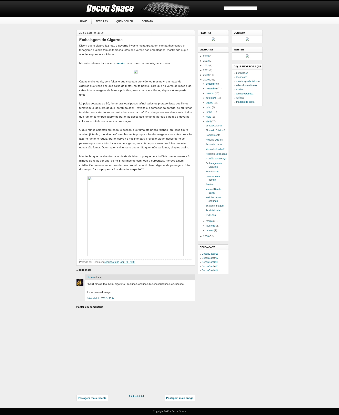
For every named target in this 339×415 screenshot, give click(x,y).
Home (83, 21)
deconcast (241, 77)
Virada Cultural (214, 125)
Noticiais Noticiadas (216, 154)
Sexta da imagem (215, 205)
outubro (210, 93)
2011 (206, 70)
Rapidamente (213, 135)
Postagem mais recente (92, 398)
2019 (206, 56)
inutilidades (242, 73)
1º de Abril (211, 215)
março (209, 221)
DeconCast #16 (210, 262)
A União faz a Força (216, 158)
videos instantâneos (246, 85)
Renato (91, 277)
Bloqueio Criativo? (215, 130)
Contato (147, 21)
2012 (206, 65)
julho (209, 107)
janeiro (210, 230)
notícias (240, 97)
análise (239, 89)
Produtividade (213, 210)
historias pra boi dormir (248, 81)
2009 (206, 79)
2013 (206, 60)
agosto (210, 102)
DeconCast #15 (210, 266)
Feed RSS (102, 21)
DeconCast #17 (210, 258)
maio (209, 116)
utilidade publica (244, 93)
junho (209, 112)
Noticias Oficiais (214, 139)
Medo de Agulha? (215, 149)
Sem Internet (212, 171)
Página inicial (136, 396)
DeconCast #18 (210, 253)
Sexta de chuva (214, 144)
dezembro (211, 83)
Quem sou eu (124, 21)
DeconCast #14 (210, 270)
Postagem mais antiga (179, 398)
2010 (206, 75)
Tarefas (209, 184)
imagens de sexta (245, 102)
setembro (211, 98)
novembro (211, 88)
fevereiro (211, 225)
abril (208, 121)
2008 (206, 236)
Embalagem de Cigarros (101, 40)
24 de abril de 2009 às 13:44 (100, 298)
